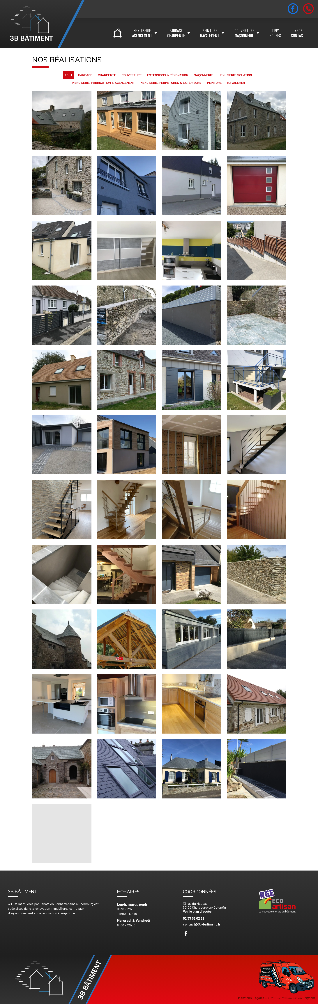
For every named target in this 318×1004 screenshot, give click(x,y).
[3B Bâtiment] (42, 24)
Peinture (214, 83)
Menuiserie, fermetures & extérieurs (170, 83)
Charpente (107, 75)
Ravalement (237, 83)
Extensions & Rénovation (167, 75)
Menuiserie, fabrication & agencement (103, 83)
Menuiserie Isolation (235, 75)
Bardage (85, 75)
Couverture (132, 75)
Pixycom (309, 998)
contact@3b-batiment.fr (201, 924)
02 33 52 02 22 (193, 918)
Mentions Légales (251, 998)
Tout (69, 75)
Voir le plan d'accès (197, 911)
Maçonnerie (203, 75)
